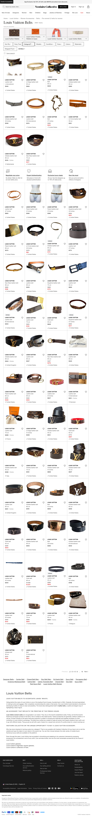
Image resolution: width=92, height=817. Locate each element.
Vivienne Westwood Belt (16, 682)
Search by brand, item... (13, 7)
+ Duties (10, 160)
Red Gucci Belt (35, 684)
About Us (89, 13)
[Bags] (48, 12)
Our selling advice (45, 766)
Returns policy (27, 770)
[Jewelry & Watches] (63, 12)
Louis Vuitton (14, 18)
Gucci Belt (69, 679)
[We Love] (79, 12)
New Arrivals (6, 13)
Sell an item (63, 7)
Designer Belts (8, 679)
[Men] (33, 12)
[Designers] (20, 12)
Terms (30, 788)
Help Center (60, 763)
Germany (25, 814)
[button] (88, 7)
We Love (75, 13)
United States (18, 814)
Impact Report (79, 770)
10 (82, 672)
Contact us (60, 766)
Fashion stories (79, 775)
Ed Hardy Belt (58, 679)
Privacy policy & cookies (40, 788)
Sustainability (79, 767)
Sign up (81, 7)
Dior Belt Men (46, 679)
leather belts (62, 706)
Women (24, 13)
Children (38, 13)
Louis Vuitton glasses (13, 744)
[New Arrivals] (11, 12)
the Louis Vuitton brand (65, 704)
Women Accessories (27, 18)
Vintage (66, 13)
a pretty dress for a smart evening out (73, 722)
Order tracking (27, 763)
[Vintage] (71, 12)
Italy (33, 814)
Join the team (79, 772)
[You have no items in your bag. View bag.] (88, 7)
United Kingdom (10, 814)
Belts (38, 18)
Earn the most (73, 175)
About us (77, 765)
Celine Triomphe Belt (45, 682)
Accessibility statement (9, 788)
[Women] (28, 12)
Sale (81, 13)
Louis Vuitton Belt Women (52, 684)
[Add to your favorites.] (22, 80)
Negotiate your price (12, 175)
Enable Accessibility (7, 2)
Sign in (73, 7)
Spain (29, 814)
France (3, 814)
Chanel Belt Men (33, 679)
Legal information (22, 788)
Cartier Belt (20, 679)
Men (30, 13)
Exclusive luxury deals (55, 175)
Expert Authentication (34, 175)
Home (6, 18)
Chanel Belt (59, 682)
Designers (16, 13)
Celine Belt (31, 682)
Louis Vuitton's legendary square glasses (20, 745)
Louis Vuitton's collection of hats (17, 747)
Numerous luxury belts (13, 733)
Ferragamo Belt (81, 679)
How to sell (43, 763)
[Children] (42, 12)
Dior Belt (69, 682)
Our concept (6, 763)
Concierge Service (8, 766)
